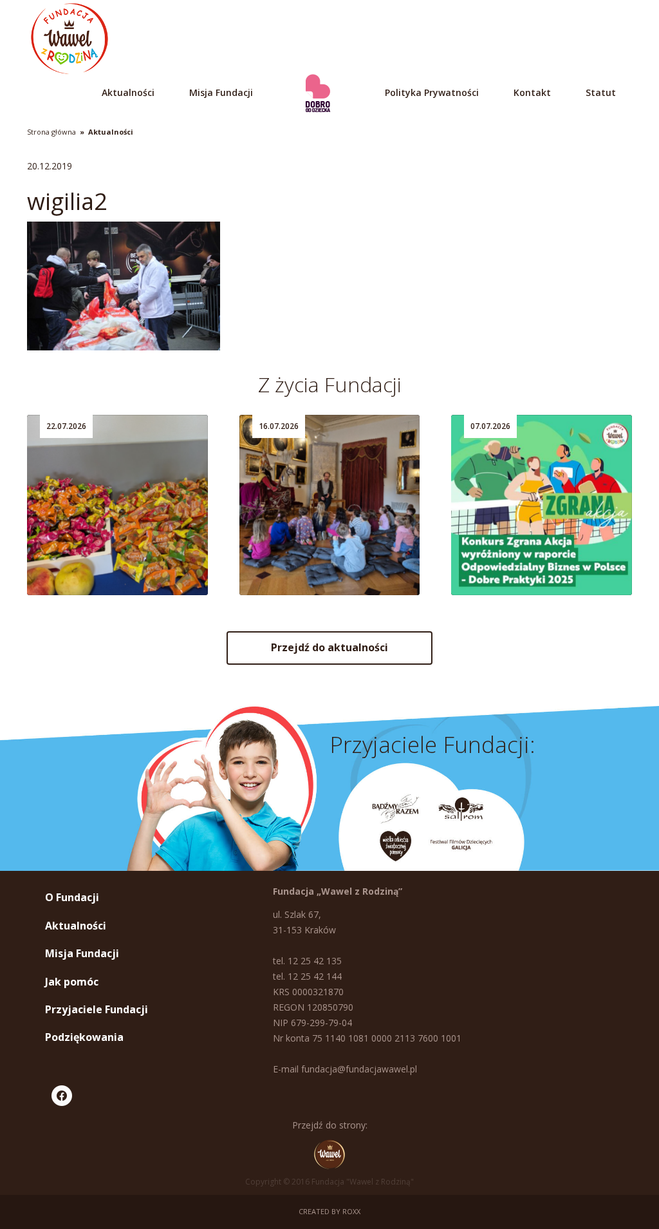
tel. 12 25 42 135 (307, 961)
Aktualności (128, 92)
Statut (601, 92)
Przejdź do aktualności (329, 647)
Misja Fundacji (221, 92)
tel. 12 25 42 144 (307, 976)
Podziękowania (84, 1037)
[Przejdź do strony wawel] (329, 1154)
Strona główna (51, 132)
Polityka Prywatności (432, 92)
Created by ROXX (329, 1211)
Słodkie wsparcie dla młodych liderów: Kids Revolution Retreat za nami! (103, 534)
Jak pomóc (71, 982)
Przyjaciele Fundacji (96, 1009)
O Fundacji (72, 897)
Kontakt (532, 92)
